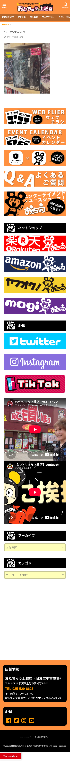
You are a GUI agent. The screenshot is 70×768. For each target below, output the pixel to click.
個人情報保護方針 (41, 737)
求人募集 (34, 17)
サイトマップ (25, 737)
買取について (8, 17)
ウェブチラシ (48, 17)
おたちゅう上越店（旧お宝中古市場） (33, 746)
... (32, 753)
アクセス (22, 17)
